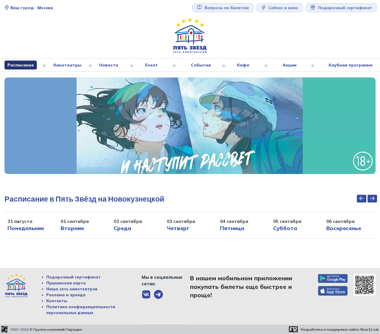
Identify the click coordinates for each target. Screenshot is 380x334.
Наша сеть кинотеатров (71, 288)
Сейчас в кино (282, 7)
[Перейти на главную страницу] (190, 35)
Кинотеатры (67, 65)
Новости (108, 65)
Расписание (20, 65)
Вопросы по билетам (226, 7)
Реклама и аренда (66, 294)
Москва (31, 7)
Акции (290, 65)
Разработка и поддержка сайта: (340, 329)
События (201, 65)
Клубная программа (351, 65)
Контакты (56, 300)
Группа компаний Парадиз (58, 329)
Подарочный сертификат (73, 277)
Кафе (243, 65)
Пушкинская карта (66, 283)
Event (151, 65)
